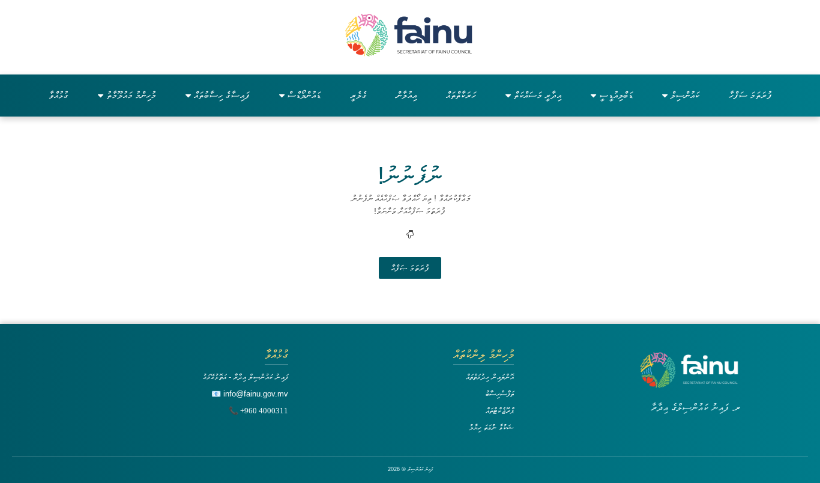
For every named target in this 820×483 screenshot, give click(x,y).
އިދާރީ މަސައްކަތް (537, 95)
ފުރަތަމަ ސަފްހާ (750, 95)
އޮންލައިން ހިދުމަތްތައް (490, 376)
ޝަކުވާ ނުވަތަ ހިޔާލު (491, 427)
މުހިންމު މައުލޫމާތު (131, 95)
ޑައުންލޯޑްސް (304, 95)
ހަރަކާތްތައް (461, 95)
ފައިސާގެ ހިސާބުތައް (222, 95)
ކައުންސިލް (685, 95)
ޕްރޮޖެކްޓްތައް (500, 410)
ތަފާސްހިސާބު (499, 393)
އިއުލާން (406, 95)
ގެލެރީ (358, 95)
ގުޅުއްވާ (58, 95)
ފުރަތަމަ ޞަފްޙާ (410, 268)
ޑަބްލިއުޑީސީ (616, 95)
